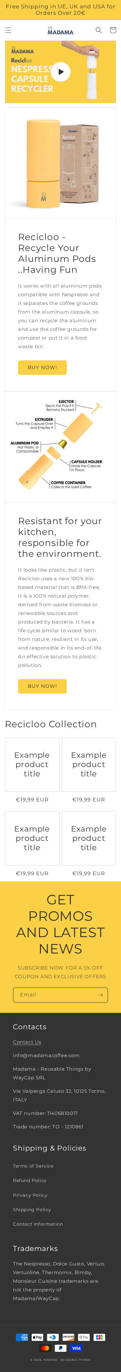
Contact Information (38, 1224)
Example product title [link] (32, 764)
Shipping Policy (32, 1209)
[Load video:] (60, 72)
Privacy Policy (30, 1195)
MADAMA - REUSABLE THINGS (67, 1359)
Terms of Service (33, 1166)
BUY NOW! (42, 367)
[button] (8, 30)
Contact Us (27, 1042)
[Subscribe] (100, 995)
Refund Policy (30, 1180)
